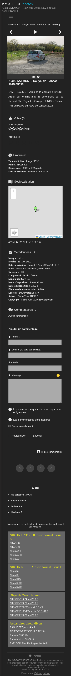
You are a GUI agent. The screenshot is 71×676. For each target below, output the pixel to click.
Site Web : (13, 362)
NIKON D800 (24, 261)
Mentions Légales (30, 669)
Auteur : (16, 336)
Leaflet (41, 236)
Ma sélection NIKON (21, 494)
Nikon (21, 258)
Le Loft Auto (17, 506)
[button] (35, 209)
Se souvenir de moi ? (22, 426)
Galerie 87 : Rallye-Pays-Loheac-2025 (29, 24)
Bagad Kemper (18, 500)
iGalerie (38, 673)
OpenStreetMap (54, 236)
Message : (17, 375)
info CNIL (44, 669)
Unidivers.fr (16, 512)
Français (34, 656)
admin (46, 673)
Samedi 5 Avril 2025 (38, 171)
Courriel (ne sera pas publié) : (26, 349)
